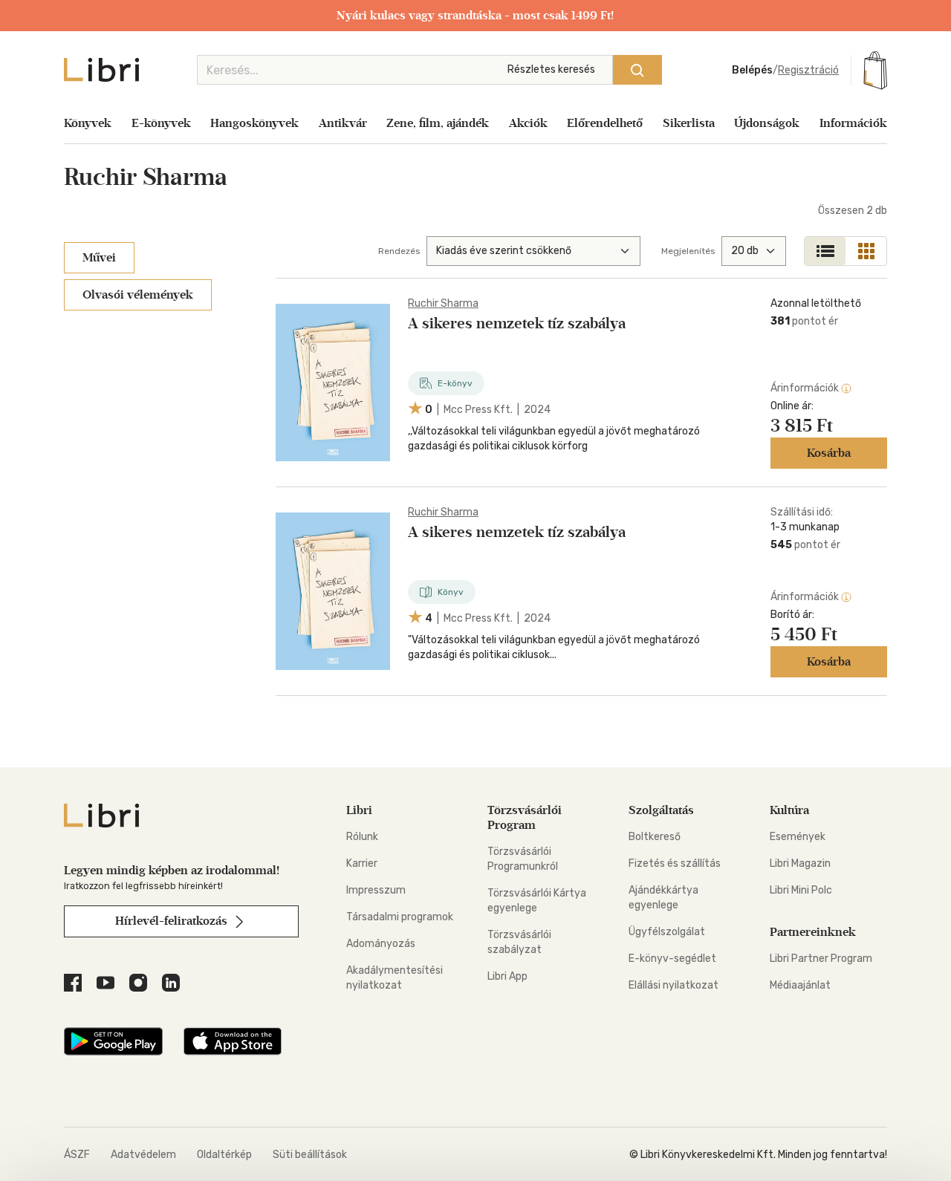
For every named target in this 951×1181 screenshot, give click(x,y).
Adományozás (380, 943)
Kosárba (829, 453)
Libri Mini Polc (801, 890)
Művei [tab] (99, 257)
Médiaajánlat (800, 985)
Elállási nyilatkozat (673, 985)
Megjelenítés (688, 251)
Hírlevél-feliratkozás (172, 921)
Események (797, 836)
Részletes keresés (551, 69)
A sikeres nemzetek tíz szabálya (517, 323)
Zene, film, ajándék (437, 123)
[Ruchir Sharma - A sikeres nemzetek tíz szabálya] (333, 383)
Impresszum (376, 890)
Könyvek (87, 123)
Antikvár (343, 123)
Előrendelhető (605, 123)
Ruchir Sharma (443, 303)
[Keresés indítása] (637, 70)
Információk (853, 123)
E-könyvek (161, 123)
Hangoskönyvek (254, 123)
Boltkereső (655, 836)
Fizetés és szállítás (675, 863)
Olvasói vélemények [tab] (137, 294)
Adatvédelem (143, 1154)
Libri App (507, 976)
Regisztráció (808, 70)
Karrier (361, 863)
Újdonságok (766, 123)
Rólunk (362, 836)
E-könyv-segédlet (672, 958)
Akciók (528, 123)
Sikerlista (689, 123)
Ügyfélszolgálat (667, 931)
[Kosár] (875, 70)
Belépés (752, 70)
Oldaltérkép (224, 1154)
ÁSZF (77, 1154)
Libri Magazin (800, 863)
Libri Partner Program (821, 958)
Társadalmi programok (399, 917)
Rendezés (399, 251)
